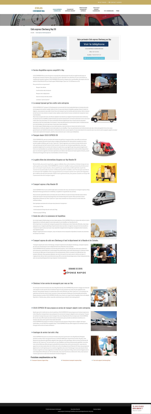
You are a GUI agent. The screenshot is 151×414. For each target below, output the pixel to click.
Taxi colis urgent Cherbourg (96, 9)
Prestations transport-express (83, 9)
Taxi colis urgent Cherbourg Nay (101, 360)
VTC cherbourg (109, 11)
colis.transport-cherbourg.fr (55, 409)
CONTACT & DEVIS (116, 2)
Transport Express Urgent (70, 10)
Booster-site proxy (88, 411)
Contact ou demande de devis (95, 58)
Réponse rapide (75, 272)
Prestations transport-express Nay (71, 360)
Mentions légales (97, 409)
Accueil (32, 32)
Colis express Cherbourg (57, 10)
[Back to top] (147, 410)
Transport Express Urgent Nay (40, 360)
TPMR (117, 11)
